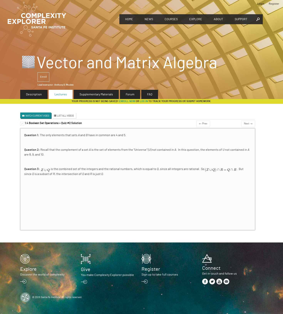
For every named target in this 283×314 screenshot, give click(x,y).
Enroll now (127, 101)
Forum (130, 94)
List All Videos (65, 116)
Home (129, 19)
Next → (248, 123)
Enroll (43, 77)
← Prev (203, 123)
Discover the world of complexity (42, 274)
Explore (195, 19)
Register (274, 3)
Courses (171, 19)
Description (34, 94)
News (149, 19)
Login (260, 3)
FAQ (149, 94)
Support (241, 19)
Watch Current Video (37, 116)
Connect (211, 268)
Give (85, 269)
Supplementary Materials (96, 94)
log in (144, 101)
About (218, 19)
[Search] (258, 19)
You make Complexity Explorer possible (107, 275)
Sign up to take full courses (160, 274)
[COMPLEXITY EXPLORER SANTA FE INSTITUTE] (62, 19)
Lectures (60, 94)
